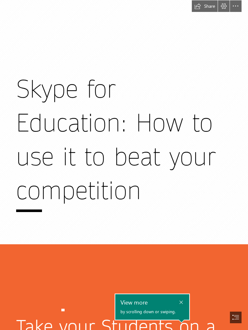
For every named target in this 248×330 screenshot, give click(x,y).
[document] (124, 165)
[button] (205, 6)
